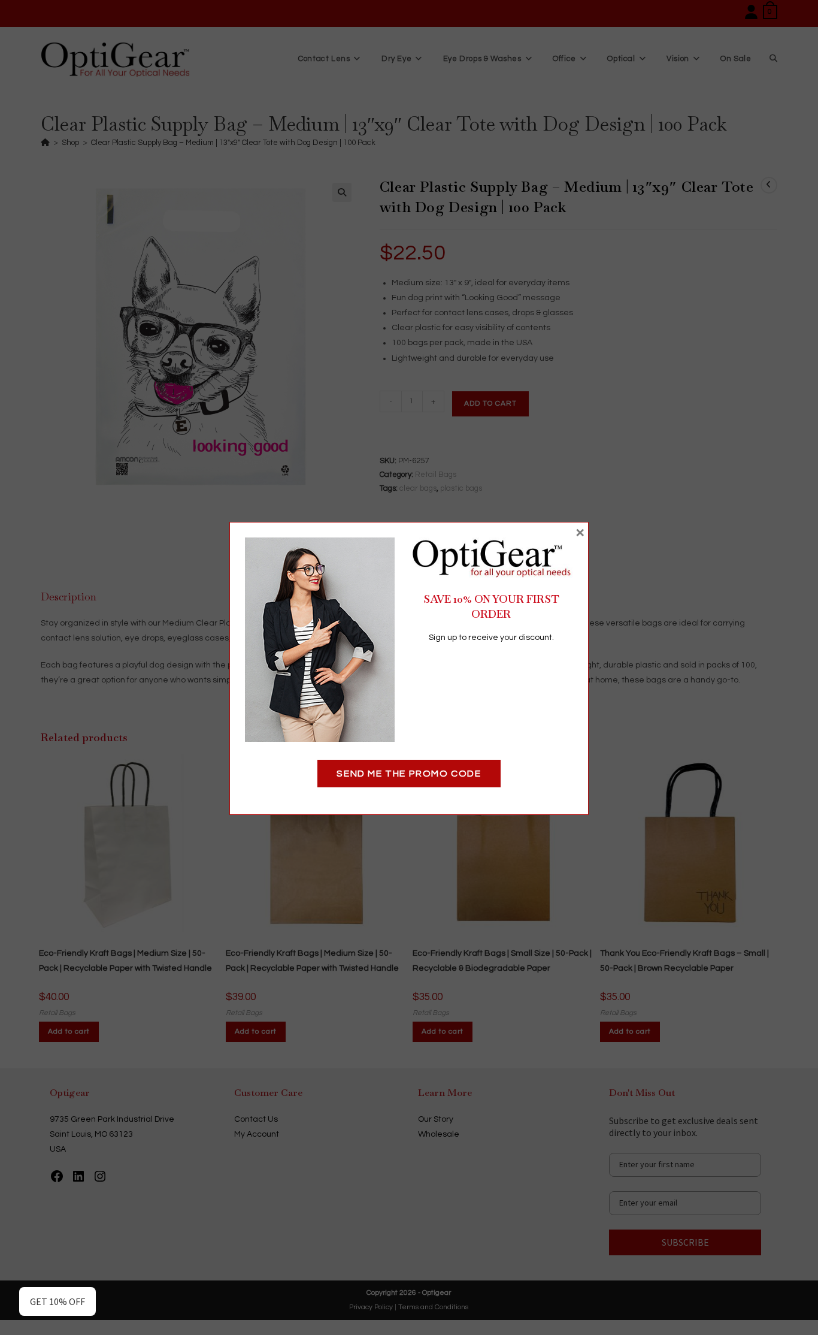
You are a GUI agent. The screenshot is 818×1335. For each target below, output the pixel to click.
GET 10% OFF (57, 1301)
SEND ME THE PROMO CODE (409, 773)
